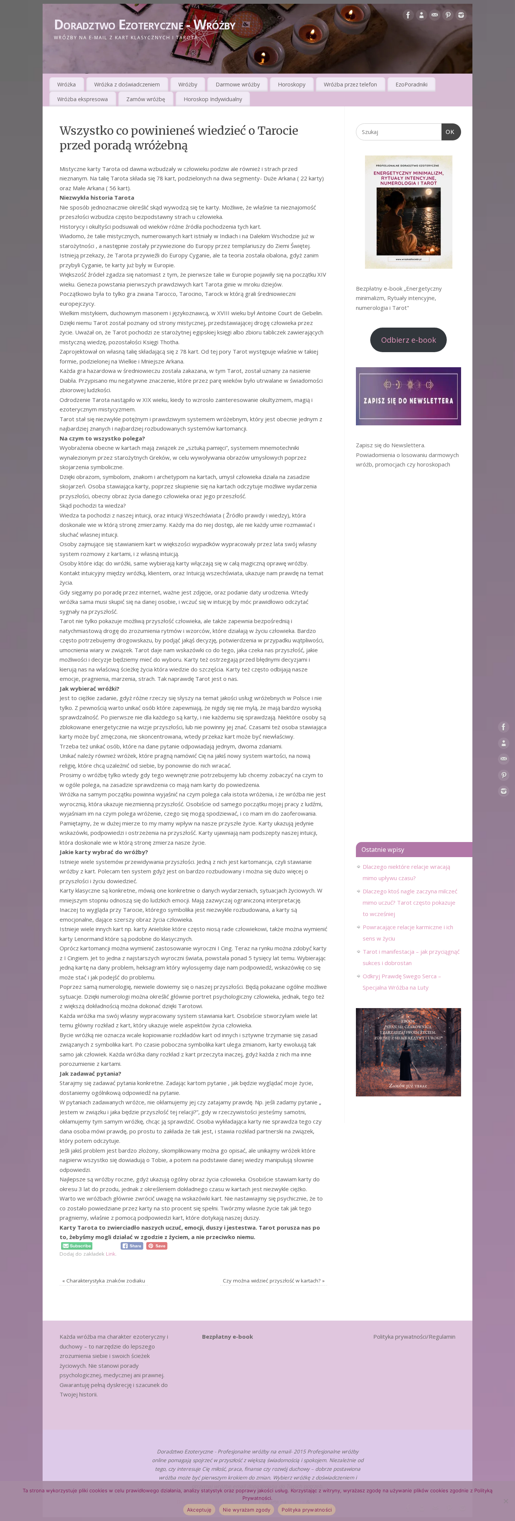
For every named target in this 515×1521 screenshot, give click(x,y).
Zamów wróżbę (145, 99)
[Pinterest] (448, 16)
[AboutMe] (421, 16)
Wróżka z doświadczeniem (127, 84)
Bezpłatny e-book (227, 1336)
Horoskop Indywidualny (213, 99)
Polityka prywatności (307, 1510)
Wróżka (66, 84)
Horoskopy (291, 84)
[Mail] (434, 16)
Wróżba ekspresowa (82, 99)
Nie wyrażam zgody (246, 1510)
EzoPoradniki (411, 84)
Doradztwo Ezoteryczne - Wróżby (144, 24)
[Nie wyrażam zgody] (505, 1501)
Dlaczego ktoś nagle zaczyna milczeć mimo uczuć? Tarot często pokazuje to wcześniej (410, 902)
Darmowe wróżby (238, 84)
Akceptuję (199, 1510)
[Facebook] (408, 16)
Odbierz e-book (408, 340)
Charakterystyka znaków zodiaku (103, 1280)
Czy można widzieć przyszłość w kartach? (274, 1280)
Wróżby (187, 84)
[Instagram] (461, 16)
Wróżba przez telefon (350, 84)
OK (448, 131)
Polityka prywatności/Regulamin (414, 1336)
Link (110, 1253)
